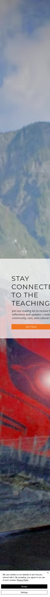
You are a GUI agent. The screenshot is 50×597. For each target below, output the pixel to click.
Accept (24, 586)
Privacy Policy (22, 580)
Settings (24, 592)
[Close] (46, 574)
